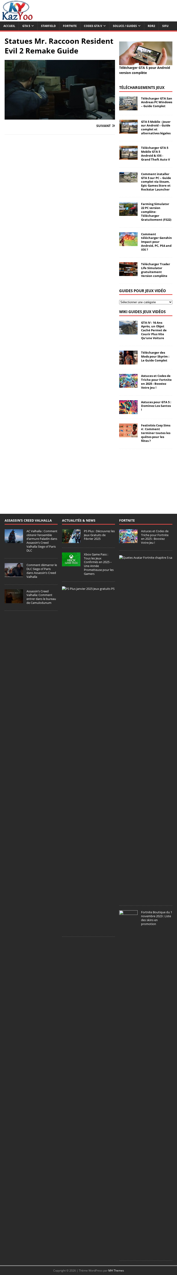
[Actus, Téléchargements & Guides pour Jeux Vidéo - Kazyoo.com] (17, 19)
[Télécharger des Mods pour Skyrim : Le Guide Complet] (128, 362)
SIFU (165, 26)
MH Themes (116, 1270)
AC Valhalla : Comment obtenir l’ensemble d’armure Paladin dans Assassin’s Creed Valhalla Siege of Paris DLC (42, 540)
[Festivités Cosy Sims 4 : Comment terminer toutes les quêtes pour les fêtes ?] (128, 434)
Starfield (48, 26)
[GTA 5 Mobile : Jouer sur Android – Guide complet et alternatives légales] (128, 131)
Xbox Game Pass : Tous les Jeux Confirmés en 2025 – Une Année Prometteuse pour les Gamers (99, 564)
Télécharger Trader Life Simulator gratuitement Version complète (155, 270)
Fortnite (70, 26)
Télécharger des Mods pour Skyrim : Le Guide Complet (155, 356)
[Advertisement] (145, 476)
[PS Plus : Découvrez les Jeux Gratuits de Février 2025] (71, 540)
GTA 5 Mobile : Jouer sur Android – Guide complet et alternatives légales (156, 127)
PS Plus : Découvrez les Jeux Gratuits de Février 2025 (99, 535)
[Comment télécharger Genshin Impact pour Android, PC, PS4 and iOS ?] (128, 243)
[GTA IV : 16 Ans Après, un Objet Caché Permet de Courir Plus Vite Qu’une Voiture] (128, 331)
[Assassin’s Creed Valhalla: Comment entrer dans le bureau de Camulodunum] (14, 601)
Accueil (9, 26)
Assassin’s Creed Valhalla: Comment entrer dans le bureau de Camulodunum (41, 597)
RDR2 (151, 26)
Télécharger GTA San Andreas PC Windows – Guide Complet (156, 102)
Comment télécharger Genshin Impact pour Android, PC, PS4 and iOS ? (156, 242)
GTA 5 (26, 26)
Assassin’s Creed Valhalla (28, 520)
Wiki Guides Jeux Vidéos (142, 311)
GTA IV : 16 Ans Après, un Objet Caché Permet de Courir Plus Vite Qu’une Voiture (154, 330)
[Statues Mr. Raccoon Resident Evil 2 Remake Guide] (60, 117)
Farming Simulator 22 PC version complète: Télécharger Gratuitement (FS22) (156, 212)
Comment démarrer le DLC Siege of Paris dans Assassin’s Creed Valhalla (42, 571)
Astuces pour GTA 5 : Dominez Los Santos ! (156, 406)
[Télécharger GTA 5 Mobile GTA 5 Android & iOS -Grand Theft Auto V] (128, 157)
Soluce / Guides (125, 26)
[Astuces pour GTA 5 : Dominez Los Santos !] (128, 411)
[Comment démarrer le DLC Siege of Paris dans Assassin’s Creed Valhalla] (14, 574)
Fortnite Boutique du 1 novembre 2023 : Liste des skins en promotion (156, 918)
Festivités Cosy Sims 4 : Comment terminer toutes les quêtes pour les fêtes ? (155, 433)
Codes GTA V (93, 26)
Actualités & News (78, 520)
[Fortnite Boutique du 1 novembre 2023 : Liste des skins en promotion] (128, 1253)
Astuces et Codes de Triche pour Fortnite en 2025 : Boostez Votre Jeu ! (156, 382)
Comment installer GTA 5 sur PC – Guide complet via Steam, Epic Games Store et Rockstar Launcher (156, 182)
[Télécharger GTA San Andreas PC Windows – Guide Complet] (128, 107)
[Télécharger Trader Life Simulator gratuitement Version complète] (128, 273)
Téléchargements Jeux (142, 87)
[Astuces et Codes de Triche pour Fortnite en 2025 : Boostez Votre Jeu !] (128, 385)
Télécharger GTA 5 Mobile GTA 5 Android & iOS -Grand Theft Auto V (155, 154)
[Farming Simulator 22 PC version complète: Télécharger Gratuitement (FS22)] (128, 213)
